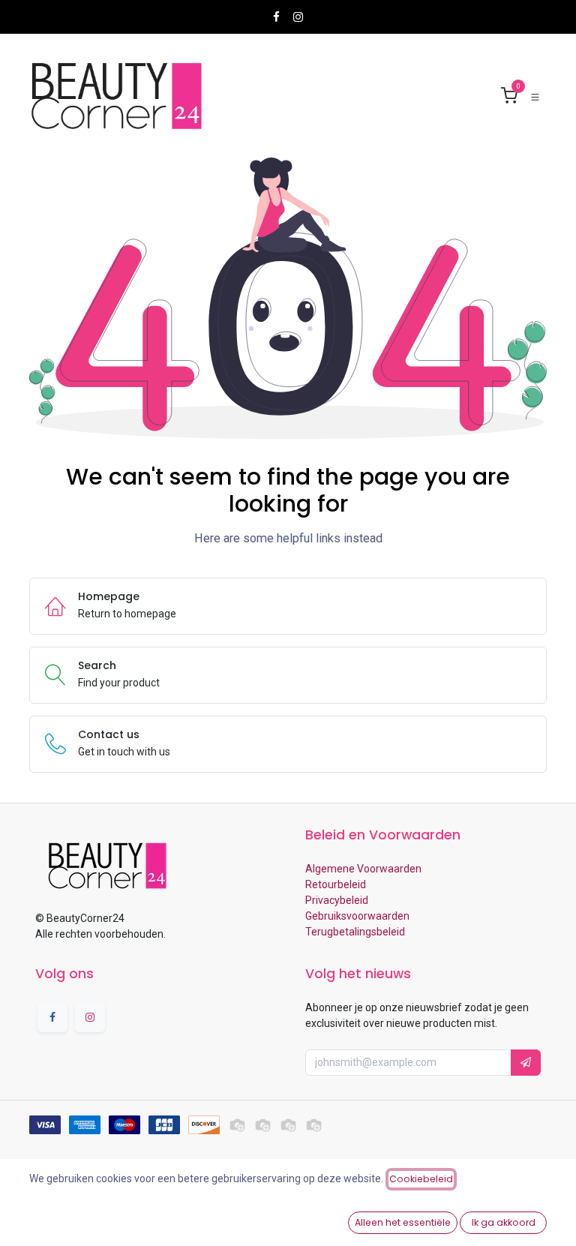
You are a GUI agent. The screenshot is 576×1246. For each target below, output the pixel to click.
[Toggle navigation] (535, 96)
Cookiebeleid (421, 1178)
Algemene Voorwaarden (363, 869)
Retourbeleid (335, 884)
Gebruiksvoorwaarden (357, 916)
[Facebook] (276, 17)
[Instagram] (298, 17)
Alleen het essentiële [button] (403, 1222)
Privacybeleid (336, 900)
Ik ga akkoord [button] (504, 1222)
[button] (526, 1062)
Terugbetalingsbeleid (355, 932)
